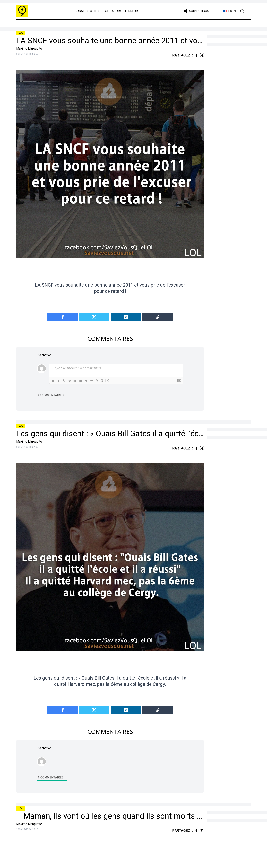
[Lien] (97, 380)
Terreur (131, 11)
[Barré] (69, 380)
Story (117, 11)
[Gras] (53, 380)
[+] (107, 380)
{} (102, 380)
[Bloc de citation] (86, 380)
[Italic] (58, 380)
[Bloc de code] (91, 380)
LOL (106, 11)
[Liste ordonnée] (75, 380)
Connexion (44, 355)
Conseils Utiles (87, 11)
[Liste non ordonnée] (80, 380)
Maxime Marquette (29, 48)
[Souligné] (64, 380)
